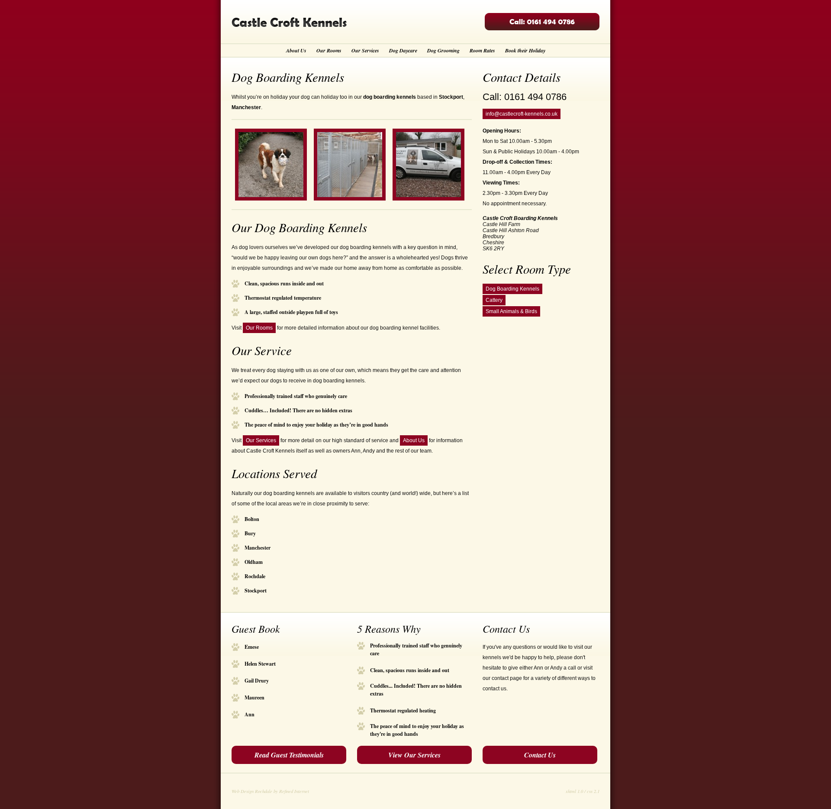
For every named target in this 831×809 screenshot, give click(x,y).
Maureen (254, 697)
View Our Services (414, 755)
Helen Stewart (260, 663)
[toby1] (271, 199)
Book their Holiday (525, 50)
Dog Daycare (403, 50)
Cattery (494, 300)
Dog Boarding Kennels (512, 289)
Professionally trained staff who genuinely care (416, 646)
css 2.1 (593, 791)
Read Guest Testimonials (289, 755)
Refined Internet (294, 791)
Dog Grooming (443, 50)
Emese (252, 646)
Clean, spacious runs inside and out (409, 670)
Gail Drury (257, 680)
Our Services (365, 50)
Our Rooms (328, 50)
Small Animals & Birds (511, 311)
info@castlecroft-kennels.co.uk (521, 114)
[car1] (428, 199)
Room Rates (482, 50)
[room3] (349, 199)
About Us (296, 50)
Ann (249, 714)
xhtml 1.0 (574, 791)
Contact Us (540, 755)
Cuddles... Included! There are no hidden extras (416, 686)
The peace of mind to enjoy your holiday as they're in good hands (417, 726)
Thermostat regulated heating (403, 710)
